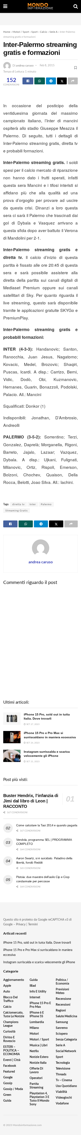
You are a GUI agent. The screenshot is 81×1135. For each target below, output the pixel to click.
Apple (7, 985)
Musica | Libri (39, 1045)
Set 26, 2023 (33, 743)
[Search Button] (75, 6)
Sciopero (62, 1033)
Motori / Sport (21, 32)
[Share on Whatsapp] (39, 80)
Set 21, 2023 (33, 761)
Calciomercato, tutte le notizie (13, 1014)
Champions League (10, 1024)
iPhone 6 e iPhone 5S (37, 1014)
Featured (9, 1071)
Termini (33, 924)
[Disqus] (40, 642)
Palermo (46, 504)
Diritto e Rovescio (9, 1039)
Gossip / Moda (13, 1089)
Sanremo (62, 1028)
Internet (35, 997)
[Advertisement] (40, 18)
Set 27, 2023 (33, 724)
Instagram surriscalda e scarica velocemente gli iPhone (39, 962)
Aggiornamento (13, 980)
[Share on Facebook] (27, 80)
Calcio (43, 32)
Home (6, 32)
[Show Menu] (5, 6)
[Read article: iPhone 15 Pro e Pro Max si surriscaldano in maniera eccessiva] (12, 737)
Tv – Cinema (64, 1080)
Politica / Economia (62, 982)
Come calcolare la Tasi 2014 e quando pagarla (46, 825)
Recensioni (63, 1004)
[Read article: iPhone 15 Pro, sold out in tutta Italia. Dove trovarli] (12, 718)
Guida (7, 1100)
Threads (61, 1074)
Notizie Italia (38, 1062)
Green (7, 1094)
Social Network (66, 1051)
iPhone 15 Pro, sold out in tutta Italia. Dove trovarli (37, 942)
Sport (34, 32)
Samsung (62, 1022)
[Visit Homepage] (40, 6)
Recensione (63, 998)
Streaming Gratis (16, 510)
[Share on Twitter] (62, 80)
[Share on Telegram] (51, 80)
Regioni (61, 1010)
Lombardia (37, 1022)
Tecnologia (63, 1062)
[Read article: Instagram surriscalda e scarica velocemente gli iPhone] (12, 756)
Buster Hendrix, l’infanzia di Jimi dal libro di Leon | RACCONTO (30, 801)
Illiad (33, 985)
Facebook (9, 1065)
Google (8, 1077)
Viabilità (61, 1091)
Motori (34, 1033)
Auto (6, 991)
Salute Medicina (66, 1016)
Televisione (63, 1068)
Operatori (36, 1078)
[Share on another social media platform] (73, 80)
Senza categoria (66, 1039)
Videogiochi (64, 1097)
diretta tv (18, 504)
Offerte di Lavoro (36, 1070)
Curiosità (9, 1031)
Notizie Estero (39, 1057)
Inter (33, 504)
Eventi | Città (11, 1060)
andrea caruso (24, 65)
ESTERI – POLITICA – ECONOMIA (11, 1050)
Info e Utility (38, 991)
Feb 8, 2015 (47, 65)
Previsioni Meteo (62, 991)
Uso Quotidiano (66, 1086)
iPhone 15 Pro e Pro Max (40, 1005)
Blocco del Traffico (10, 999)
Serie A (53, 32)
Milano (34, 1028)
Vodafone (62, 1103)
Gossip (7, 1083)
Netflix (34, 1051)
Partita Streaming (36, 1085)
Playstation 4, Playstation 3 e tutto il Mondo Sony (39, 1099)
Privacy (20, 924)
